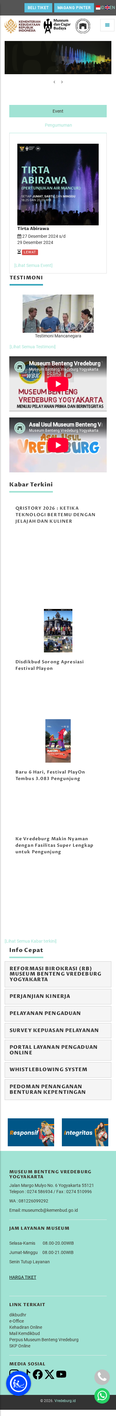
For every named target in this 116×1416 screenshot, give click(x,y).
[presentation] (54, 82)
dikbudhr (17, 1314)
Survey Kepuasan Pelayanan (54, 1030)
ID (102, 7)
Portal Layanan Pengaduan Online (54, 1050)
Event (58, 111)
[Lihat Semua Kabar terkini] (31, 941)
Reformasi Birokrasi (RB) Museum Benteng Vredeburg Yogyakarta (55, 974)
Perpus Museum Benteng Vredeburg (44, 1339)
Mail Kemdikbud (24, 1333)
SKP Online (19, 1345)
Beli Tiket (38, 8)
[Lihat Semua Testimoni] (33, 346)
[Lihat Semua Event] (33, 265)
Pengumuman (58, 125)
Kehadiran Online (25, 1327)
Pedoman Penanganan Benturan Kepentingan (48, 1089)
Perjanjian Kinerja (40, 996)
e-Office (16, 1321)
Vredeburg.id (65, 1401)
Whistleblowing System (49, 1069)
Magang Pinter (74, 8)
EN (112, 7)
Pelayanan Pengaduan (45, 1013)
